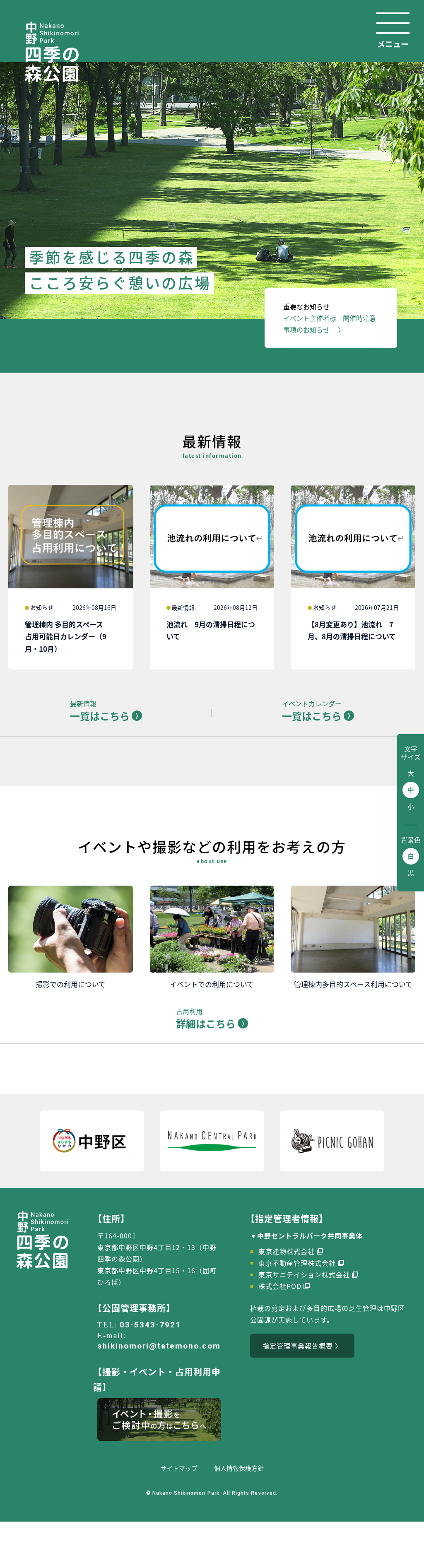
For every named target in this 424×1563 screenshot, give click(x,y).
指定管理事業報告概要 (298, 1346)
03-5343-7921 (150, 1324)
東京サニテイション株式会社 (304, 1274)
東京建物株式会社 (286, 1251)
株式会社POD (279, 1286)
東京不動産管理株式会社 (297, 1263)
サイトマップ (179, 1468)
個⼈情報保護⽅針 (239, 1468)
